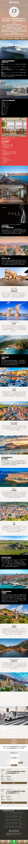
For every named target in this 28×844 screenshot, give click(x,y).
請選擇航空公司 (14, 753)
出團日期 (14, 758)
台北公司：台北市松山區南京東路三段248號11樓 (14, 812)
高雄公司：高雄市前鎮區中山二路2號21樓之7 (13, 826)
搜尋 (20, 763)
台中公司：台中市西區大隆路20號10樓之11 (14, 819)
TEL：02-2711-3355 (7, 814)
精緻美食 (23, 38)
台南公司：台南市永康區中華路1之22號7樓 (14, 823)
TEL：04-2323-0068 (7, 820)
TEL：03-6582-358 (7, 817)
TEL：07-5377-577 (7, 827)
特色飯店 (16, 38)
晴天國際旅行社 (14, 2)
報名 (14, 783)
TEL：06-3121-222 (7, 824)
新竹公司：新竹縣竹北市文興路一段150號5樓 (13, 816)
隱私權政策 (20, 834)
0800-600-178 (21, 811)
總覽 (5, 38)
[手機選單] (1, 1)
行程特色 (10, 38)
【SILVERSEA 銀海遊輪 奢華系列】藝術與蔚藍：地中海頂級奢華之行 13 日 (15, 772)
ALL (14, 765)
